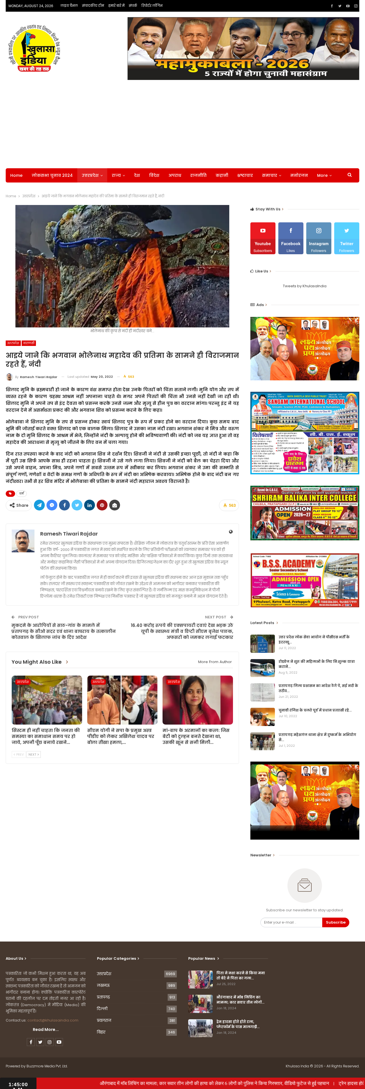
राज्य (116, 175)
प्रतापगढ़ (103, 997)
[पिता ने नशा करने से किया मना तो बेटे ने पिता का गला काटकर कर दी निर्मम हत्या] (200, 980)
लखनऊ (103, 985)
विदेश (154, 175)
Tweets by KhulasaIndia (305, 286)
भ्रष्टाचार (245, 175)
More (322, 175)
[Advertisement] (182, 123)
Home (16, 175)
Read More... (46, 1029)
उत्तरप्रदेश (90, 175)
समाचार (269, 175)
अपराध (175, 175)
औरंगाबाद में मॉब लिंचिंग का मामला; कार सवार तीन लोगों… (240, 1000)
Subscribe (336, 922)
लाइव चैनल (69, 5)
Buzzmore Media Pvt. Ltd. (47, 1066)
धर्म (21, 493)
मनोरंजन (299, 175)
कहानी (222, 175)
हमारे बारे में (116, 5)
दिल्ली (102, 1009)
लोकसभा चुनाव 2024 (52, 175)
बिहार (101, 1032)
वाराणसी (29, 343)
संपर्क (133, 5)
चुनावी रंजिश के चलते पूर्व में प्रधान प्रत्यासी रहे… (315, 710)
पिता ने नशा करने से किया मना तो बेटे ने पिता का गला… (240, 976)
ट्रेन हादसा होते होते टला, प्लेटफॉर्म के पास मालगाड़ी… (237, 1024)
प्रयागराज (104, 1020)
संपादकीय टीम (93, 5)
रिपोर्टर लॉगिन (152, 5)
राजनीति (198, 175)
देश (137, 175)
